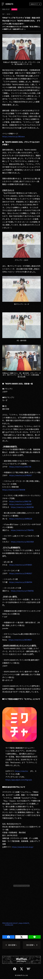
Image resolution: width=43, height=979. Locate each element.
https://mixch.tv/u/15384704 (20, 582)
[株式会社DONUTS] (9, 4)
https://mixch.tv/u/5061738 (20, 466)
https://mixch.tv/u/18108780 (22, 507)
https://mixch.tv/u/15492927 (20, 475)
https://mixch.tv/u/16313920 (22, 541)
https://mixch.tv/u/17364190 (13, 489)
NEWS (8, 14)
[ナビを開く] (3, 4)
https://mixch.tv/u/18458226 (20, 518)
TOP (3, 14)
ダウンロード (7, 925)
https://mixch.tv (21, 771)
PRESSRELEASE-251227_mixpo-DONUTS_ (16, 923)
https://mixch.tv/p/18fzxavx (13, 136)
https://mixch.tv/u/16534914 (20, 640)
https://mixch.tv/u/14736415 (20, 564)
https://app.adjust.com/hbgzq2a (18, 779)
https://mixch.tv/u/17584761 (22, 530)
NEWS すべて (34, 4)
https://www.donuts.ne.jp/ (22, 847)
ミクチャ (14, 9)
